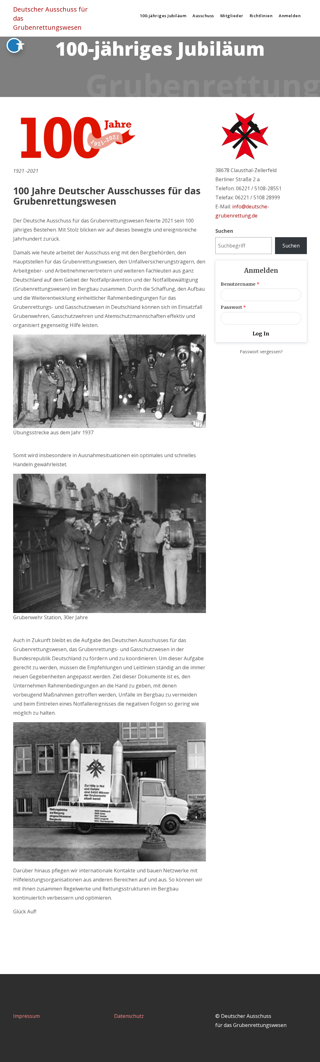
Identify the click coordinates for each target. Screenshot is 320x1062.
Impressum (26, 1016)
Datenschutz (129, 1016)
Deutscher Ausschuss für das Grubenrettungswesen (50, 18)
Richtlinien (261, 15)
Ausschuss (203, 15)
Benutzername (240, 284)
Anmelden (290, 15)
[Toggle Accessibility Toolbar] (14, 45)
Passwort (233, 307)
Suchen (224, 230)
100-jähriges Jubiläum (163, 15)
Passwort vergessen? (261, 352)
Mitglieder (231, 15)
